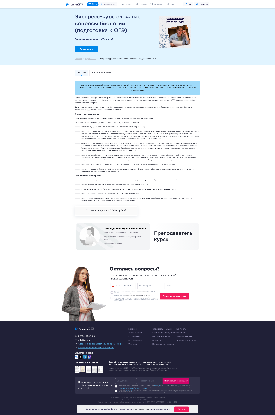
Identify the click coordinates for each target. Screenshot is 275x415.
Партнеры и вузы (161, 336)
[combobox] (115, 286)
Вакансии (181, 333)
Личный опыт (135, 333)
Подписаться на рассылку (176, 381)
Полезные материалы (163, 344)
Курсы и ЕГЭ (90, 59)
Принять (181, 409)
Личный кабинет (184, 336)
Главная (78, 59)
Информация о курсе (101, 73)
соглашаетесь (142, 409)
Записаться (86, 49)
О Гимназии (134, 336)
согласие (144, 291)
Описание (81, 73)
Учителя (132, 344)
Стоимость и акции (162, 329)
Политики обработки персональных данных (137, 295)
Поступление (135, 340)
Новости (156, 340)
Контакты (181, 329)
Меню (94, 4)
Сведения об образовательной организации (100, 344)
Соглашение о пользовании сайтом (96, 348)
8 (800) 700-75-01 (110, 4)
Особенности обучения (164, 333)
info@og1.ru (84, 340)
